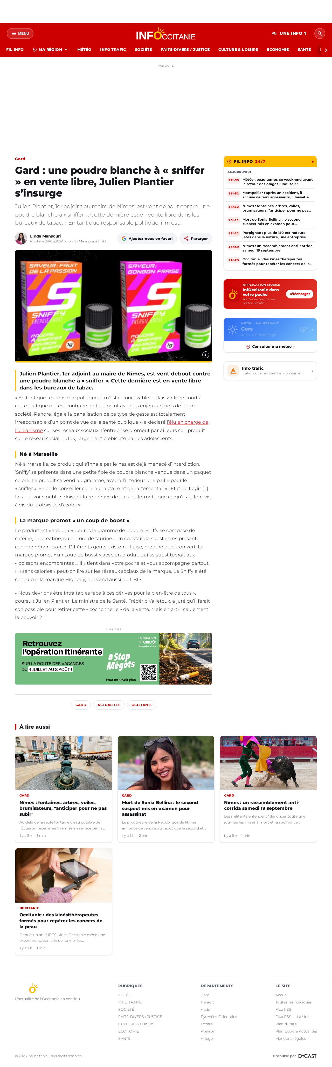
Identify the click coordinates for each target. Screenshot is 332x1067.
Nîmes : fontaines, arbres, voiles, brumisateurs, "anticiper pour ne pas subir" (63, 808)
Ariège (207, 1038)
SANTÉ (304, 49)
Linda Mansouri (45, 236)
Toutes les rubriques (293, 1002)
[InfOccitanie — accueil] (166, 33)
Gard (20, 158)
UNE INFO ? (289, 33)
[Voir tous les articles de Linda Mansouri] (21, 239)
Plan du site (286, 1024)
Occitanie (142, 705)
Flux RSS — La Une (292, 1016)
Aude (205, 1009)
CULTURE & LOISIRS (238, 49)
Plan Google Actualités (296, 1031)
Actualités (109, 705)
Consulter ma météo (273, 347)
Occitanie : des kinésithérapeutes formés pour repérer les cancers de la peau (60, 920)
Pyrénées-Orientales (219, 1016)
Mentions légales (290, 1038)
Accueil (282, 995)
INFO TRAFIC (113, 49)
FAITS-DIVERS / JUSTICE (185, 49)
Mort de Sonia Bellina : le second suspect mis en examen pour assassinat (160, 808)
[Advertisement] (166, 105)
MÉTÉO (84, 49)
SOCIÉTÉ (143, 49)
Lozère (207, 1024)
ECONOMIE (278, 49)
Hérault (207, 1002)
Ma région (50, 49)
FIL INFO (15, 49)
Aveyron (208, 1031)
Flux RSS (283, 1009)
